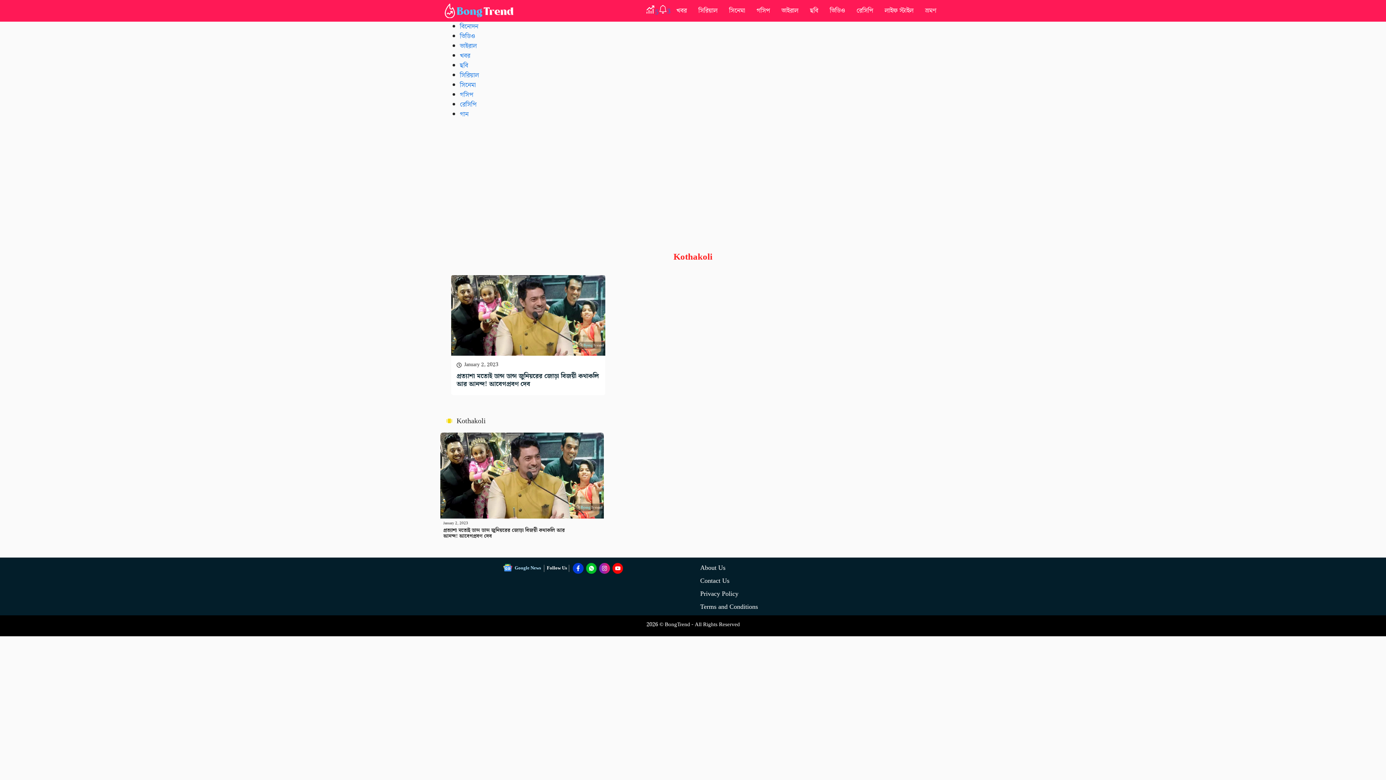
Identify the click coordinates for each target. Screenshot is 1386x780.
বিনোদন (469, 26)
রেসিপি (865, 10)
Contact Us (714, 581)
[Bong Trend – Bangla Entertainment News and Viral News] (480, 11)
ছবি (814, 10)
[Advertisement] (693, 179)
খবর (681, 10)
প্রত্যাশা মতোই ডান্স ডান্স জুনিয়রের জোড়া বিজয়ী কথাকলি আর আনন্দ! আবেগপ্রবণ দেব (528, 380)
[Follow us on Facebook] (578, 568)
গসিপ (763, 10)
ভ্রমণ (930, 10)
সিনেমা (737, 10)
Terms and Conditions (729, 607)
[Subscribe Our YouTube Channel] (618, 568)
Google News (528, 568)
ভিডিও (837, 10)
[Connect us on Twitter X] (604, 568)
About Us (712, 568)
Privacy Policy (719, 594)
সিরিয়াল (708, 10)
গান (464, 114)
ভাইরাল (789, 10)
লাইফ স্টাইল (899, 10)
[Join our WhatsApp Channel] (591, 568)
